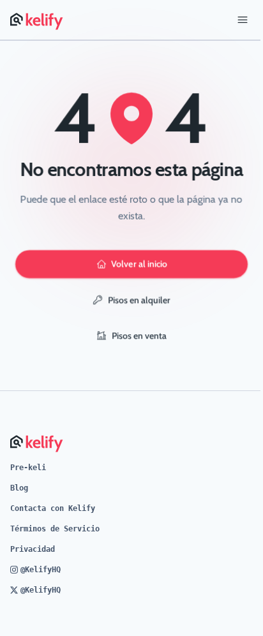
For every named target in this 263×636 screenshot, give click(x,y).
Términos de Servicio (55, 528)
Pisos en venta (139, 335)
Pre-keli (28, 467)
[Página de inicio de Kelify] (37, 20)
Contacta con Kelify (52, 508)
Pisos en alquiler (139, 300)
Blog (19, 488)
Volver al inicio (139, 264)
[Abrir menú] (242, 20)
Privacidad (32, 549)
